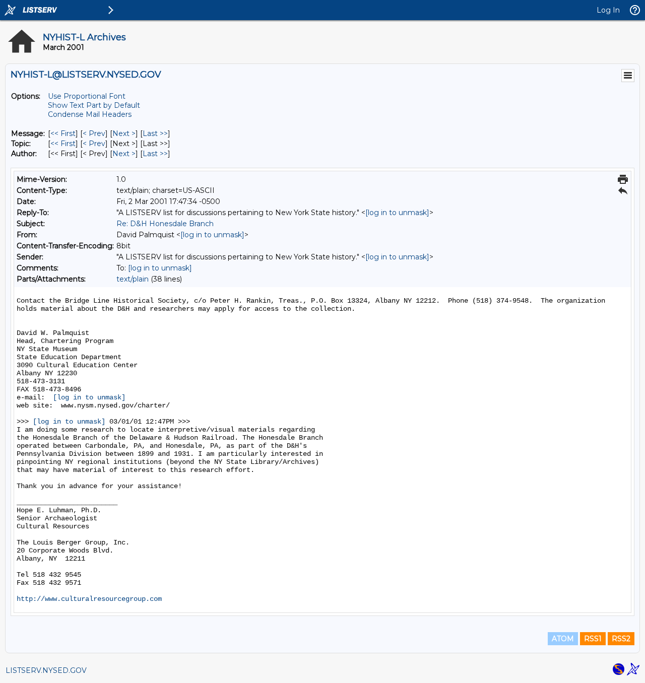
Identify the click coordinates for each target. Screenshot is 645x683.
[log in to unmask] (397, 212)
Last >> (155, 133)
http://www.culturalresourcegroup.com (89, 599)
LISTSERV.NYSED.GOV (46, 670)
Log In (608, 10)
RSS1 (593, 638)
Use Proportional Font (86, 96)
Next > (124, 133)
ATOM (563, 638)
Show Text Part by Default (94, 105)
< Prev (94, 133)
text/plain (132, 279)
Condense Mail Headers (90, 114)
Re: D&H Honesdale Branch (165, 223)
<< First (63, 133)
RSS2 (621, 638)
